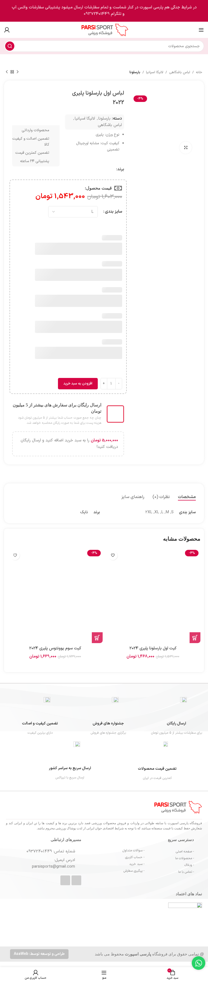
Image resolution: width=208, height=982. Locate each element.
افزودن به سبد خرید (77, 383)
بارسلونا (134, 72)
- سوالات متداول (133, 850)
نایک (84, 512)
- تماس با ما (186, 871)
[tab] (187, 497)
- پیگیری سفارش (133, 870)
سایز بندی (113, 211)
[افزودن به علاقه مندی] (113, 555)
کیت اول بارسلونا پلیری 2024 (153, 648)
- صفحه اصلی (185, 851)
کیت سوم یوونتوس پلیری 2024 (55, 648)
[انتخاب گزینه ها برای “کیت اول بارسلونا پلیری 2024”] (195, 637)
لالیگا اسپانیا (154, 72)
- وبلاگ (189, 865)
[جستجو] (9, 46)
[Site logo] (104, 30)
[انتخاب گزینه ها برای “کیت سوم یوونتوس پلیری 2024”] (97, 637)
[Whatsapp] (76, 880)
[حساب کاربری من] (6, 29)
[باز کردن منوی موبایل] (201, 29)
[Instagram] (65, 880)
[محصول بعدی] (6, 72)
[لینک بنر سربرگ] (104, 11)
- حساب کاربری (134, 857)
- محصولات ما (184, 858)
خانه (199, 72)
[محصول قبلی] (17, 72)
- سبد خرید (136, 864)
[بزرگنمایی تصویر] (186, 148)
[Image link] (152, 919)
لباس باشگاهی (179, 72)
